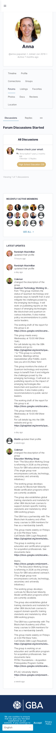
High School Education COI (31, 164)
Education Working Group (26, 458)
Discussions (11, 117)
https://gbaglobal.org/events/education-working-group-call (31, 538)
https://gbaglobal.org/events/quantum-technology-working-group (31, 350)
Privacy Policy (48, 723)
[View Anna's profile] (10, 151)
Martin (17, 439)
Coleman (18, 279)
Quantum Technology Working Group (31, 288)
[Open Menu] (5, 5)
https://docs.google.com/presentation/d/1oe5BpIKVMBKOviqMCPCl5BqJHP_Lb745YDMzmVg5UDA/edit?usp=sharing (31, 563)
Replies (28, 117)
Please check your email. (29, 149)
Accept (38, 722)
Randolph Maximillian (24, 251)
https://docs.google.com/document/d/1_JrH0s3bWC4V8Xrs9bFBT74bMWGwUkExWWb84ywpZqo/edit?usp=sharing (31, 555)
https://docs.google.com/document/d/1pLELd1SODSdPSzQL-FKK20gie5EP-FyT (31, 330)
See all (27, 231)
